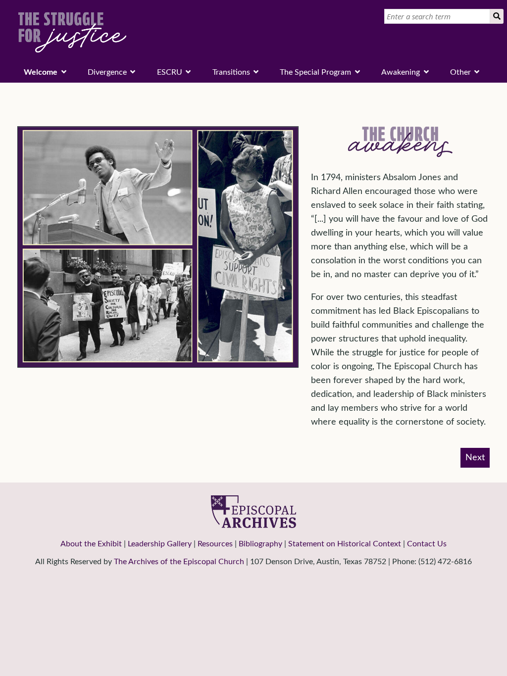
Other (460, 72)
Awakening (400, 72)
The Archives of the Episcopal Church (179, 562)
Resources (215, 544)
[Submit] (497, 16)
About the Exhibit (91, 544)
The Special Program (315, 72)
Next (475, 457)
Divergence (107, 72)
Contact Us (427, 544)
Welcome (40, 72)
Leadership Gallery (160, 544)
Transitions (231, 72)
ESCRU (169, 72)
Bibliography (260, 544)
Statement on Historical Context (344, 544)
